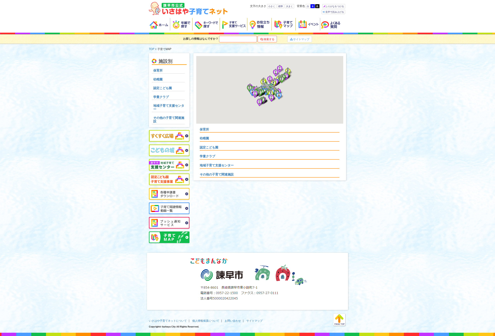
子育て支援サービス (233, 24)
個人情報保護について (205, 320)
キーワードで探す (206, 24)
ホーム (159, 24)
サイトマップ (299, 39)
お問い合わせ (233, 320)
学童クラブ (207, 156)
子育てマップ (284, 24)
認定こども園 (209, 147)
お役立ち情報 (259, 24)
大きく (289, 6)
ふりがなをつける (334, 6)
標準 (280, 6)
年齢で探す (181, 24)
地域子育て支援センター (217, 165)
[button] (280, 96)
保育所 (204, 129)
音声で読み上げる (334, 11)
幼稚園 (204, 138)
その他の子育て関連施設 (217, 174)
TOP (151, 49)
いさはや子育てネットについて (168, 320)
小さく (271, 6)
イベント (308, 24)
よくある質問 (333, 24)
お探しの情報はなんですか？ (200, 38)
